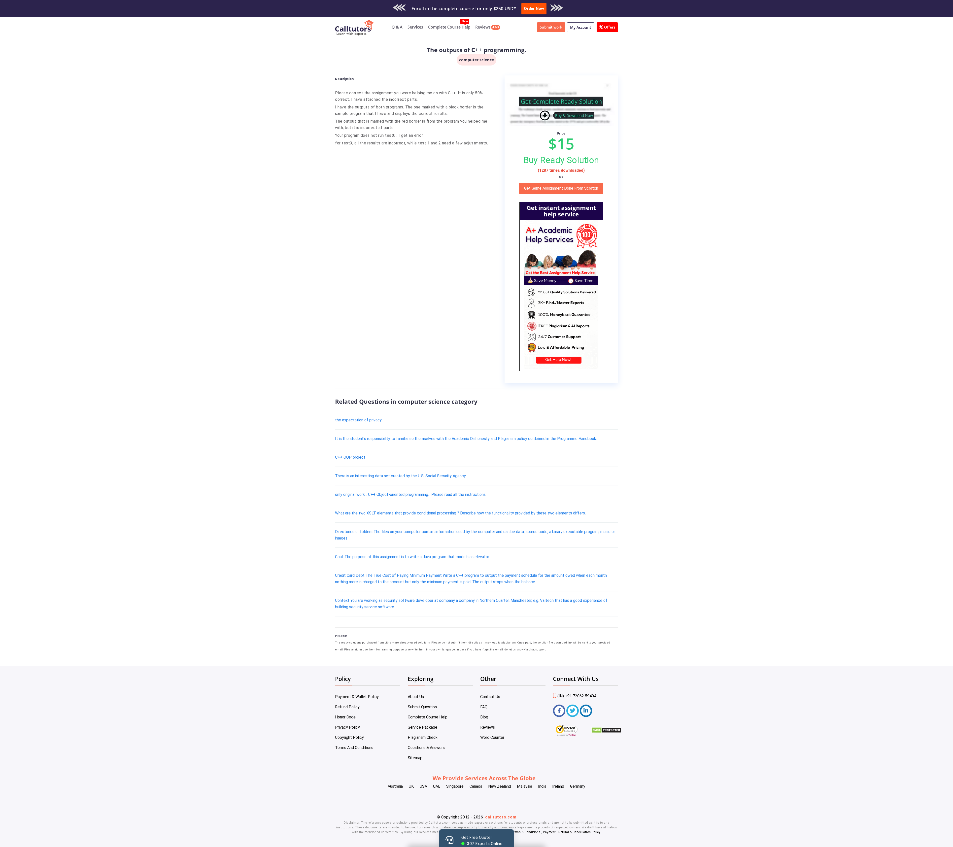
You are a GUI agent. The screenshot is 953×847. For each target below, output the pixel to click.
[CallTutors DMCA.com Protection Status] (606, 731)
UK (411, 786)
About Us (416, 696)
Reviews (483, 27)
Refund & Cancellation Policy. (579, 832)
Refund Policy (347, 707)
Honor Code (345, 717)
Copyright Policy (349, 737)
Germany (577, 786)
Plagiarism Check (423, 737)
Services (415, 27)
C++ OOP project (350, 457)
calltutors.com (500, 817)
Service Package (422, 727)
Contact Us (490, 696)
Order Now (534, 8)
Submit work (551, 27)
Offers (609, 27)
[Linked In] (586, 711)
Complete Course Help (449, 27)
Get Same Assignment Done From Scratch (561, 188)
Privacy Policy (347, 727)
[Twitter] (572, 711)
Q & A (397, 27)
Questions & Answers (426, 747)
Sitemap (415, 757)
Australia (395, 786)
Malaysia (524, 786)
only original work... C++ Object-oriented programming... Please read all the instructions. (410, 494)
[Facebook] (559, 711)
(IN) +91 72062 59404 (576, 696)
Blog (484, 717)
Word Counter (492, 737)
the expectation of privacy (358, 420)
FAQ (483, 707)
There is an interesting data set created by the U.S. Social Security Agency (400, 476)
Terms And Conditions (354, 747)
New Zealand (499, 786)
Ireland (558, 786)
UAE (436, 786)
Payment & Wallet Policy (357, 696)
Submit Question (422, 707)
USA (423, 786)
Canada (476, 786)
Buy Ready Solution (561, 160)
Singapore (455, 786)
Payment (549, 832)
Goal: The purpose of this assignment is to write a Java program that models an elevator (412, 556)
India (542, 786)
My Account (580, 27)
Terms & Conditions (526, 832)
